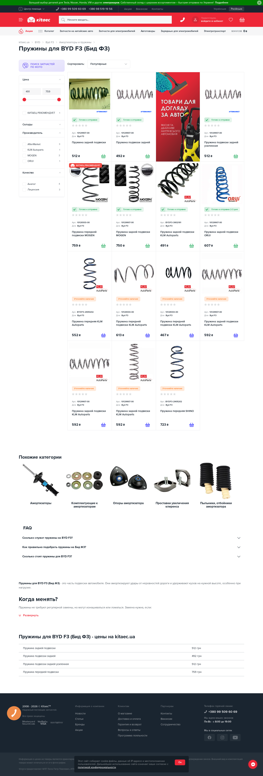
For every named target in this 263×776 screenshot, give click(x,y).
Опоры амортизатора (128, 503)
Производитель (32, 132)
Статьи (79, 718)
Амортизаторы (40, 503)
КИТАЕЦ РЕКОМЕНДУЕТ (44, 112)
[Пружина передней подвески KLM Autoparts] (134, 296)
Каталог (49, 31)
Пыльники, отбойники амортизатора (216, 505)
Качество (28, 172)
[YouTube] (235, 737)
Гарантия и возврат (130, 724)
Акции (128, 9)
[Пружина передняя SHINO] (178, 385)
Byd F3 (50, 42)
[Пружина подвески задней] (134, 117)
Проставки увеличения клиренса (172, 505)
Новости (80, 713)
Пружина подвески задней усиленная (46, 664)
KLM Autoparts (44, 149)
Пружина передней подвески (41, 672)
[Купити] (103, 156)
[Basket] (242, 19)
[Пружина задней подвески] (90, 117)
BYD (37, 42)
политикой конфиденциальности (97, 767)
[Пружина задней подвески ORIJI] (222, 206)
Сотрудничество (171, 724)
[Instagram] (222, 737)
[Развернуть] (29, 615)
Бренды (80, 724)
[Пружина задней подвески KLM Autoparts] (178, 206)
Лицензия (44, 189)
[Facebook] (209, 737)
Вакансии (141, 9)
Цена (26, 79)
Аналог (44, 184)
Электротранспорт (215, 31)
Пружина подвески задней (39, 656)
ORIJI (44, 161)
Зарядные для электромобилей (179, 31)
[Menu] (21, 19)
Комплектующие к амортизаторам (84, 505)
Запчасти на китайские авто (76, 31)
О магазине (125, 713)
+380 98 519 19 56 (101, 9)
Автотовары (148, 31)
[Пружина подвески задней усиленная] (222, 117)
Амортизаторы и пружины (75, 42)
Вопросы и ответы (129, 730)
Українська (220, 8)
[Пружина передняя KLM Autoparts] (90, 296)
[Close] (259, 3)
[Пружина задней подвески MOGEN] (134, 206)
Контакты (157, 9)
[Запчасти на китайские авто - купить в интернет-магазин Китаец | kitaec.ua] (38, 20)
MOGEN (44, 155)
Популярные (98, 64)
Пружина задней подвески (39, 648)
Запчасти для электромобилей (117, 31)
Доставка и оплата (129, 718)
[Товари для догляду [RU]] (178, 117)
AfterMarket (44, 144)
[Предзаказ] (103, 335)
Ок (180, 762)
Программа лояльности (132, 735)
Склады (27, 124)
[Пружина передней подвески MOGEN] (90, 206)
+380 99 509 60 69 (73, 9)
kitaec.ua (24, 42)
